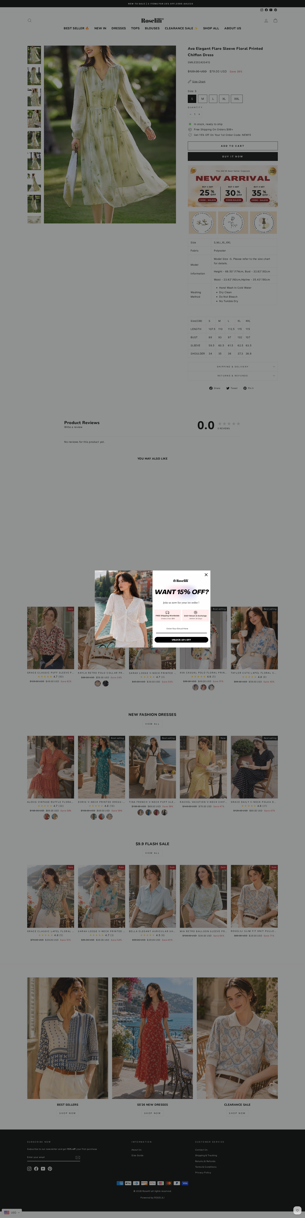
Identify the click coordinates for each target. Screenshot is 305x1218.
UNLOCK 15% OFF (181, 639)
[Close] (206, 574)
